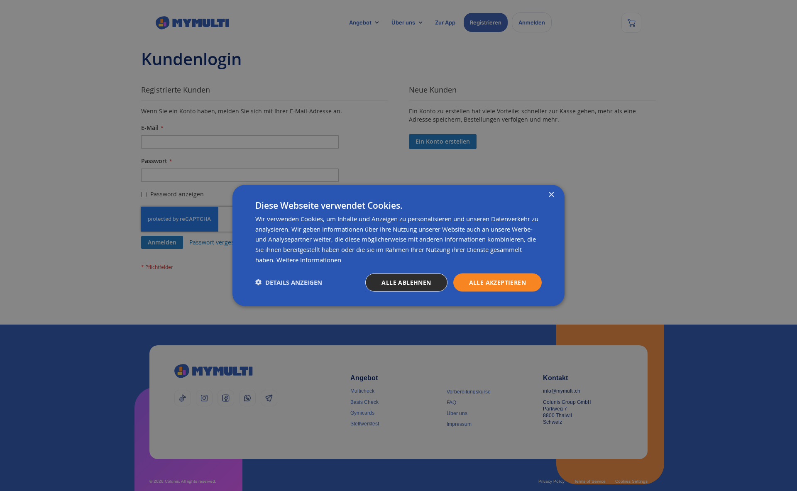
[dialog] (398, 245)
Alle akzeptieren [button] (497, 282)
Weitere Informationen (308, 259)
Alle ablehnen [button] (406, 282)
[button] (288, 282)
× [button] (551, 194)
